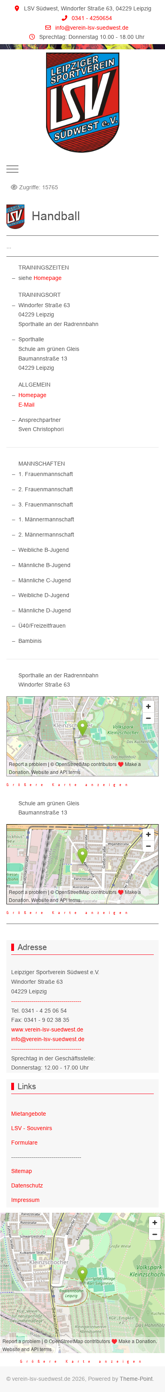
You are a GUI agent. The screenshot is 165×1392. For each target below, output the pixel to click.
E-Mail (26, 404)
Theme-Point (136, 1379)
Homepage (48, 278)
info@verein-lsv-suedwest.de (92, 27)
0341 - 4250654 (92, 18)
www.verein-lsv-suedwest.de (47, 1029)
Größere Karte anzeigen (68, 785)
